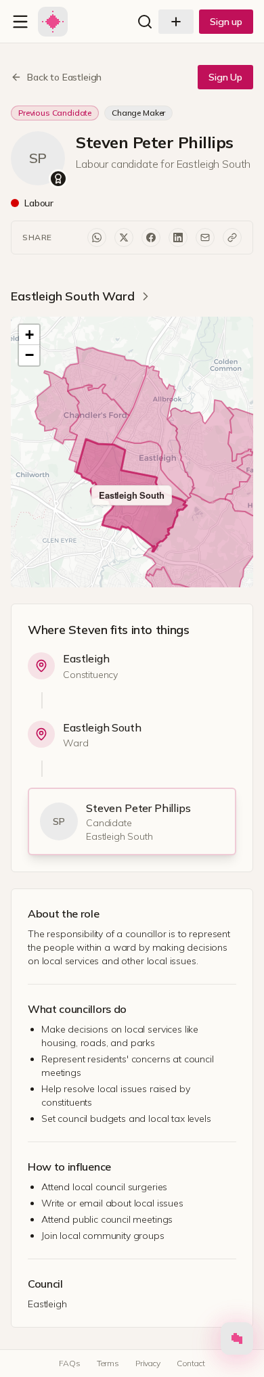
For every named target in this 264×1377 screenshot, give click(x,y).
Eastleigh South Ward (73, 296)
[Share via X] (123, 237)
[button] (29, 335)
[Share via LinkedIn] (178, 237)
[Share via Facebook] (150, 237)
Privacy (147, 1363)
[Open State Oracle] (237, 1341)
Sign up (226, 22)
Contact (191, 1363)
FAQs (69, 1363)
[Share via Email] (205, 237)
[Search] (145, 22)
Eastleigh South (102, 727)
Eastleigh (86, 658)
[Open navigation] (20, 21)
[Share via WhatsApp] (96, 237)
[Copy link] (232, 237)
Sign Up (225, 77)
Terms (108, 1363)
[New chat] (176, 21)
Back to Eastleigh (64, 77)
